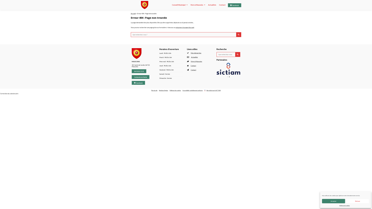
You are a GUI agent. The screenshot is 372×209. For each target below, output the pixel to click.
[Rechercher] (238, 34)
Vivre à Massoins (196, 5)
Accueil (133, 13)
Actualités (212, 5)
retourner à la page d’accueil (185, 27)
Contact (222, 5)
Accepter (333, 201)
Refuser (357, 201)
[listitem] (200, 53)
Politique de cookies (344, 205)
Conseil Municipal (179, 5)
